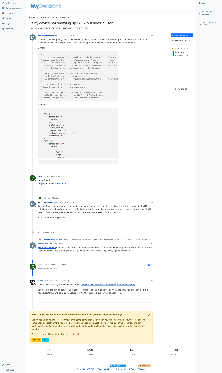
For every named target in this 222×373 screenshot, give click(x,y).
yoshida (41, 244)
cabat (40, 176)
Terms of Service (138, 369)
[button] (13, 365)
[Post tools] (150, 169)
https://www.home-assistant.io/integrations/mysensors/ (108, 284)
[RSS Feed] (86, 28)
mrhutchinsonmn (45, 36)
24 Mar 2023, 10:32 (58, 265)
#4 (152, 244)
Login (45, 340)
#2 (152, 176)
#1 (152, 36)
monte (40, 281)
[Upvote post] (140, 169)
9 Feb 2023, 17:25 (67, 36)
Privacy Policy (122, 369)
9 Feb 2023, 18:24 (67, 202)
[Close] (149, 314)
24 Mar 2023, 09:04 (60, 244)
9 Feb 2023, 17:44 (58, 176)
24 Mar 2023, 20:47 (59, 281)
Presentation (60, 183)
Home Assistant (36, 29)
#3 (152, 202)
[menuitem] (209, 3)
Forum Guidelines (105, 369)
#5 (152, 265)
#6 (152, 281)
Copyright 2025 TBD (85, 369)
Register (36, 340)
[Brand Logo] (45, 6)
